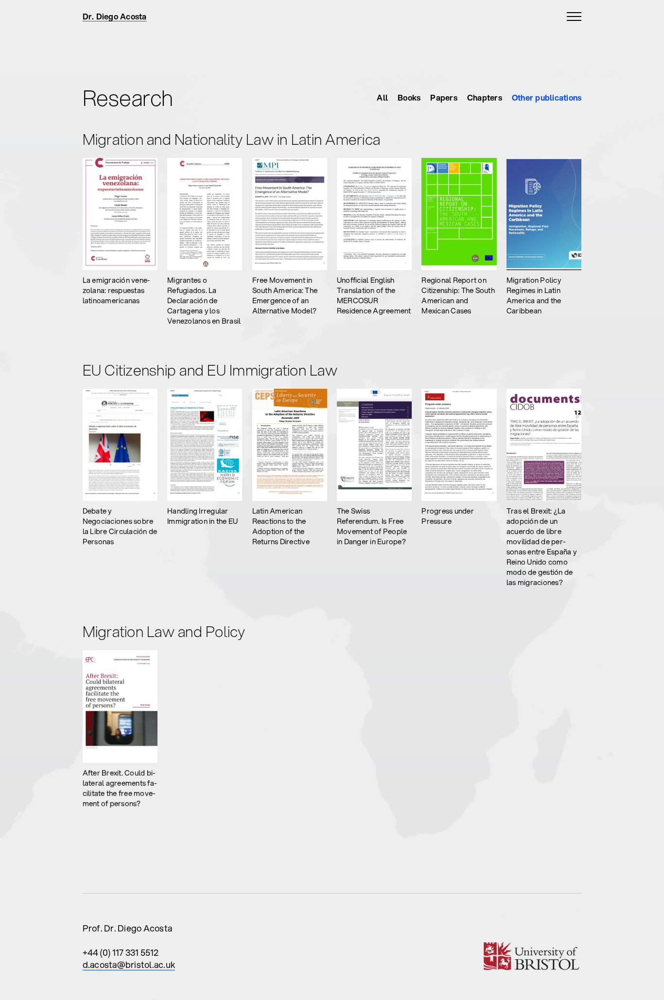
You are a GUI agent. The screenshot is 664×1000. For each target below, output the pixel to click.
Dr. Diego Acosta (115, 16)
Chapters (484, 97)
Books (409, 97)
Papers (443, 97)
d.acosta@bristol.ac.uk (129, 964)
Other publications (547, 97)
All (382, 97)
